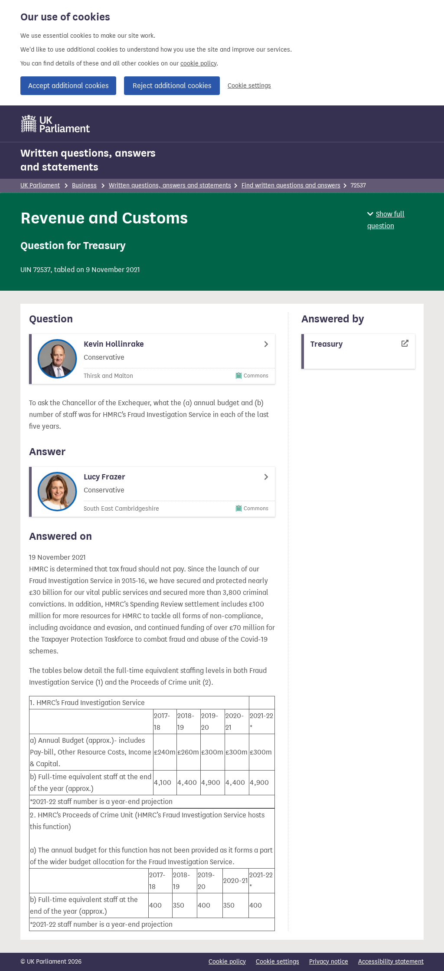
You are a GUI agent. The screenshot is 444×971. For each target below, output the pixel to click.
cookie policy (198, 63)
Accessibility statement (391, 961)
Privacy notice (328, 961)
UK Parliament (40, 185)
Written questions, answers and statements (88, 160)
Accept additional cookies (68, 86)
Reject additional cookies (172, 86)
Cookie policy (227, 961)
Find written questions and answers (291, 185)
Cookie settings (249, 85)
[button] (395, 220)
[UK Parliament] (55, 123)
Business (84, 185)
